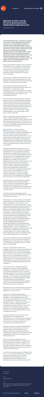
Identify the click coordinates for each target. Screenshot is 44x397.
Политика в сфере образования (17, 383)
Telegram (36, 393)
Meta (26, 393)
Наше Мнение (3, 8)
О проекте (15, 8)
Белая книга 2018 (7, 129)
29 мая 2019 (6, 373)
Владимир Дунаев (8, 27)
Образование (6, 383)
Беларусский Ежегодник (31, 8)
